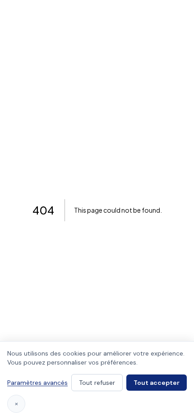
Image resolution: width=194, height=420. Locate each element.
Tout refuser (97, 383)
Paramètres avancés (37, 383)
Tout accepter (157, 383)
